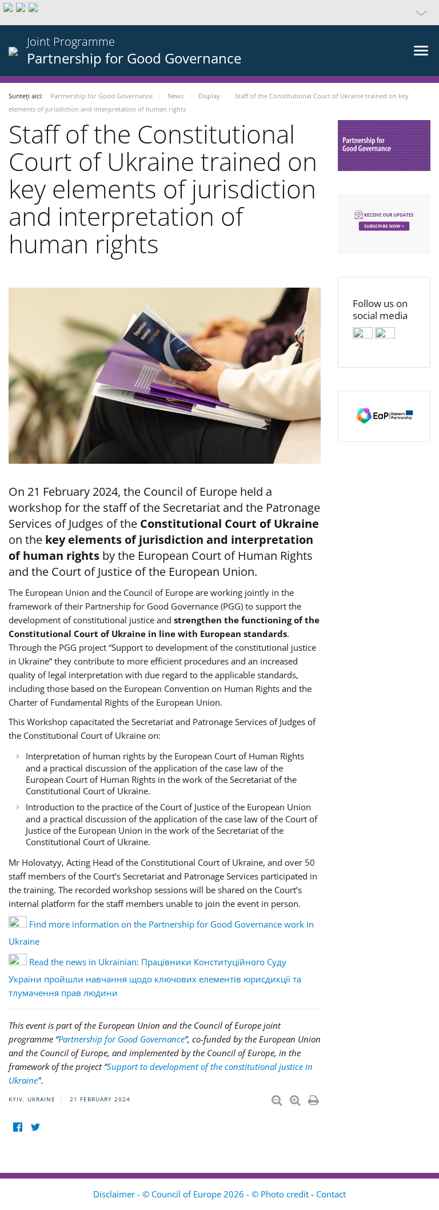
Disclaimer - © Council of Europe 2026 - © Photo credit (202, 1194)
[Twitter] (35, 1127)
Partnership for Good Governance (121, 1039)
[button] (219, 12)
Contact (331, 1194)
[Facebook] (17, 1127)
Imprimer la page (314, 1098)
